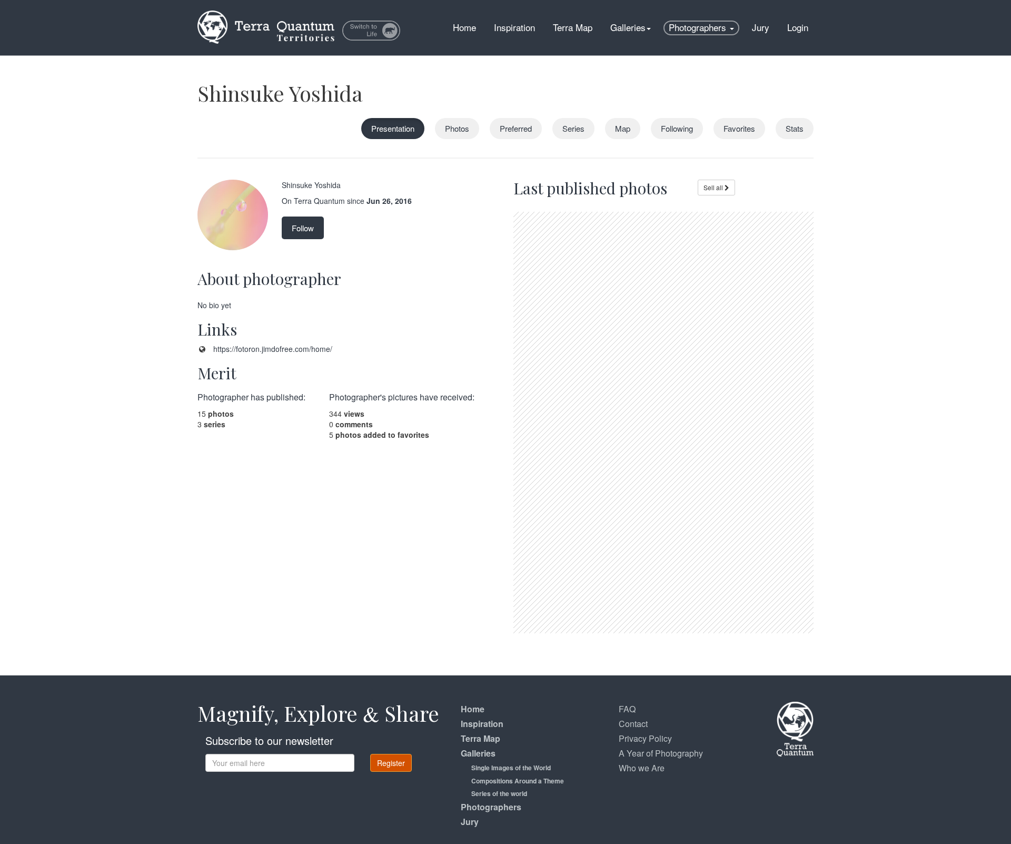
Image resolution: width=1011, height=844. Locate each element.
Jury (760, 27)
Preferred (516, 128)
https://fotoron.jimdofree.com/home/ (272, 349)
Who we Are (642, 768)
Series (573, 128)
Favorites (739, 128)
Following (677, 128)
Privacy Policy (645, 738)
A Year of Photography (661, 753)
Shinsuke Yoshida (280, 93)
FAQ (627, 709)
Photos (457, 128)
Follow (303, 227)
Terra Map (572, 27)
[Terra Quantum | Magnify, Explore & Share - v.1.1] (266, 13)
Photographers (699, 27)
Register (391, 763)
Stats (795, 128)
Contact (633, 724)
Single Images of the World (511, 767)
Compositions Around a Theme (517, 781)
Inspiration (514, 27)
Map (622, 128)
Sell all (714, 187)
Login (797, 27)
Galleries (628, 27)
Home (464, 27)
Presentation (392, 128)
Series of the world (499, 793)
